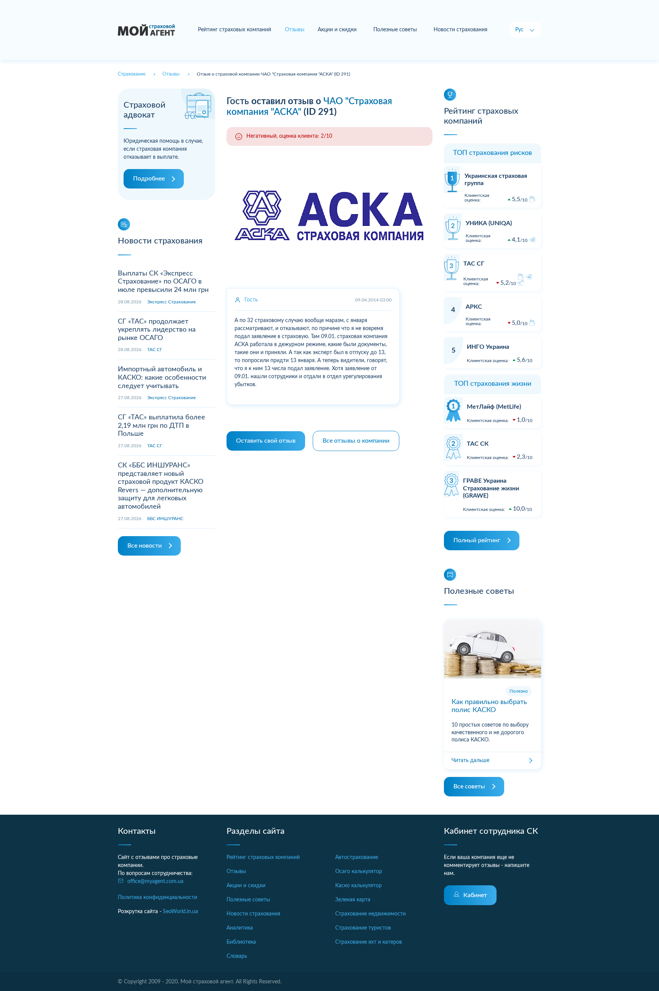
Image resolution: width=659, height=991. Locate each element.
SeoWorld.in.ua (180, 911)
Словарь (237, 956)
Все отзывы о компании (356, 441)
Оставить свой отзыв (266, 441)
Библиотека (241, 942)
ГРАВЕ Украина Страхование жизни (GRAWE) (491, 488)
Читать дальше (470, 760)
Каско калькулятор (358, 885)
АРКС (474, 307)
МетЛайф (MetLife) (494, 407)
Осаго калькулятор (358, 871)
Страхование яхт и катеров (368, 942)
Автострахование (356, 857)
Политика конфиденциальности (157, 897)
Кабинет (475, 895)
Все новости (144, 546)
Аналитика (240, 928)
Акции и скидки (337, 29)
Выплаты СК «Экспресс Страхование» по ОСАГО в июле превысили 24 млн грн (163, 281)
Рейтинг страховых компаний (234, 29)
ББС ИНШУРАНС (165, 518)
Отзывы (236, 871)
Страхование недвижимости (370, 914)
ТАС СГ (154, 349)
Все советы (469, 786)
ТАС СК (478, 444)
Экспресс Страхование (171, 302)
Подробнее (149, 179)
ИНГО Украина (488, 347)
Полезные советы (395, 29)
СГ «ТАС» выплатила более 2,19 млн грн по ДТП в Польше (161, 425)
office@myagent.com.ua (155, 881)
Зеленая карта (352, 899)
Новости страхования (460, 29)
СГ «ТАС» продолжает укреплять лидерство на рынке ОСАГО (157, 330)
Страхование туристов (363, 928)
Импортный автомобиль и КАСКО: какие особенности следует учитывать (162, 377)
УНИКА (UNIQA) (489, 223)
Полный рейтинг (476, 540)
